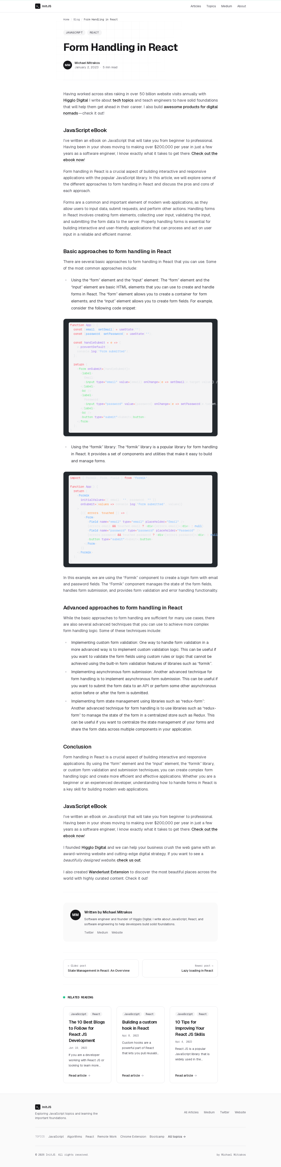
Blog (77, 19)
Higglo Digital (75, 100)
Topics (211, 6)
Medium (226, 6)
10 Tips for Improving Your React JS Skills (190, 1028)
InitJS (43, 6)
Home (66, 19)
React (94, 32)
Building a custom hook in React (139, 1025)
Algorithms (74, 1137)
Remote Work (107, 1137)
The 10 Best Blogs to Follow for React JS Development (87, 1031)
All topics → (177, 1137)
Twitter (89, 932)
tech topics (123, 100)
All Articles (191, 1112)
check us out (128, 860)
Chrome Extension (133, 1137)
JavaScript (74, 32)
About (241, 6)
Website (117, 932)
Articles (196, 6)
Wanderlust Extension (109, 871)
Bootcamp (157, 1137)
